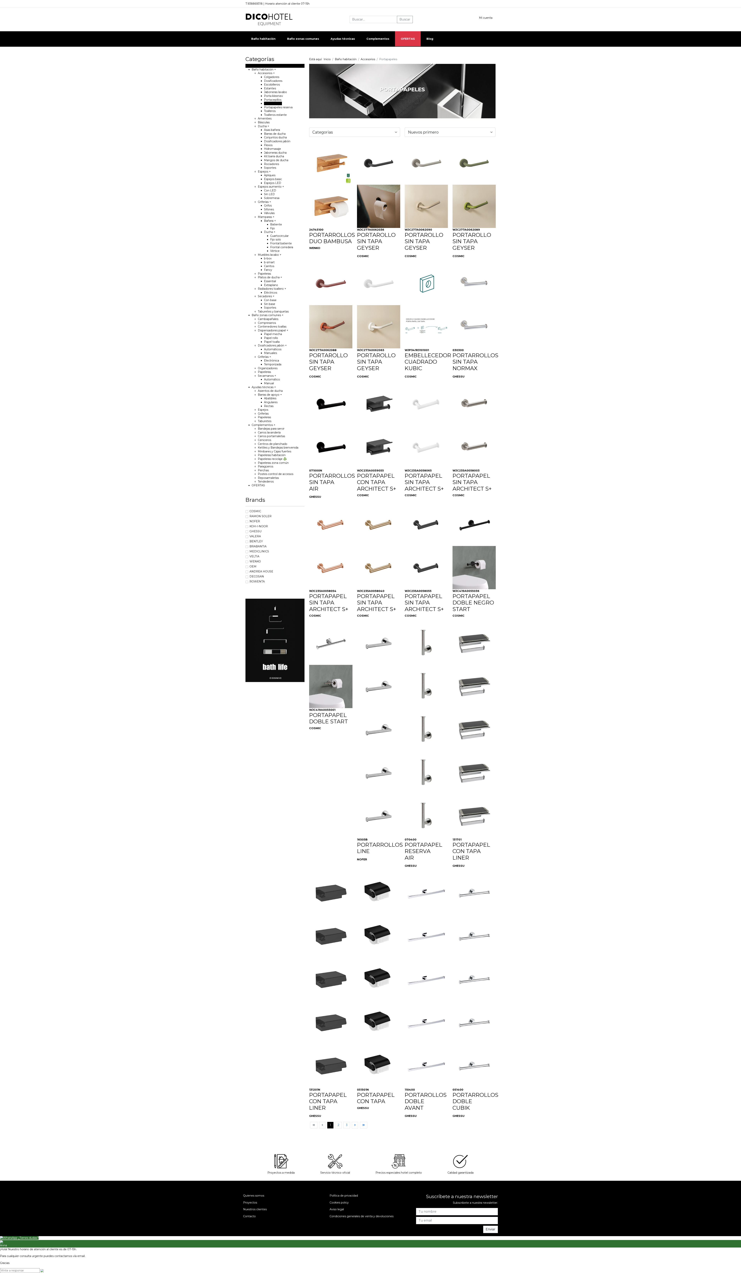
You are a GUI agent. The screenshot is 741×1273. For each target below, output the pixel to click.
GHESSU (255, 531)
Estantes (270, 88)
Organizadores (267, 368)
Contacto (249, 1216)
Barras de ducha (275, 133)
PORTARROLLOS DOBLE (475, 1098)
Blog (429, 39)
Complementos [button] (377, 39)
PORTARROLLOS (380, 844)
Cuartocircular (279, 236)
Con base (270, 300)
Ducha (263, 126)
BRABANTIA (258, 546)
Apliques (269, 175)
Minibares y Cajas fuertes (274, 451)
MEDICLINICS (259, 551)
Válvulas (269, 213)
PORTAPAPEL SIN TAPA (423, 479)
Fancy (268, 270)
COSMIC (255, 511)
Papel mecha (273, 334)
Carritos (269, 266)
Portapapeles (273, 103)
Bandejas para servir (271, 428)
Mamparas (266, 217)
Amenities (265, 118)
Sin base (269, 304)
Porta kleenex (273, 96)
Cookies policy (339, 1202)
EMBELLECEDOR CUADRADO (428, 358)
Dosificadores (273, 81)
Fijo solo (275, 239)
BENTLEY (256, 541)
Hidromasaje (272, 149)
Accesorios (266, 73)
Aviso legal (337, 1209)
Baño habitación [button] (263, 39)
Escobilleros (272, 84)
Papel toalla (272, 342)
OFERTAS (408, 39)
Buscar (404, 19)
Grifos (268, 205)
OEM (253, 566)
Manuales (270, 353)
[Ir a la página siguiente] (355, 1125)
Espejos (264, 171)
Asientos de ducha (270, 391)
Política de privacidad (344, 1195)
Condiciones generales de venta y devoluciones (361, 1216)
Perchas (263, 470)
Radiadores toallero (272, 288)
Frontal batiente (281, 243)
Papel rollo (271, 338)
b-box (268, 258)
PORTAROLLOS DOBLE (426, 1098)
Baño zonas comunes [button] (303, 39)
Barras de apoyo (270, 394)
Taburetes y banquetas (273, 311)
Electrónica (271, 360)
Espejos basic (273, 179)
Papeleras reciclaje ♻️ (272, 459)
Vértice (275, 251)
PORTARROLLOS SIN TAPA (475, 358)
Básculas (264, 122)
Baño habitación (264, 69)
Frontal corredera (281, 247)
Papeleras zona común (273, 463)
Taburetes (264, 421)
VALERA (255, 536)
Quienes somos (253, 1195)
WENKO (255, 561)
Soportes (270, 167)
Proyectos (250, 1202)
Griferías (264, 202)
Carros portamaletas (271, 436)
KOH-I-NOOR (259, 526)
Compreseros (267, 323)
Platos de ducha (270, 277)
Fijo (272, 228)
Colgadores (271, 77)
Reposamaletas (268, 478)
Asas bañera (272, 130)
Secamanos (267, 375)
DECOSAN (257, 576)
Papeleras (264, 273)
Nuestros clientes (255, 1209)
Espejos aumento (271, 186)
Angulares (270, 402)
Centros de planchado (272, 444)
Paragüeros (265, 466)
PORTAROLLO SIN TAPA (376, 238)
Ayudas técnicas (264, 387)
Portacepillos (272, 100)
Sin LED (269, 194)
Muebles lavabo (269, 254)
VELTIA (254, 556)
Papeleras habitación (272, 455)
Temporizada (272, 364)
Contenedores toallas (272, 326)
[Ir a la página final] (363, 1125)
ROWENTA (257, 581)
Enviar (490, 1229)
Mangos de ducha (276, 160)
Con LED (270, 190)
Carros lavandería (269, 432)
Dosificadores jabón (277, 141)
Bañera (270, 221)
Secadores (266, 296)
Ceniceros (264, 440)
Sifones (269, 209)
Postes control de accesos (275, 474)
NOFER (255, 521)
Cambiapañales (268, 319)
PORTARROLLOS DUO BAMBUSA (332, 238)
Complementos (263, 425)
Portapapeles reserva (278, 107)
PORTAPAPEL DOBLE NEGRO (473, 599)
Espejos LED (272, 183)
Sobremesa (271, 198)
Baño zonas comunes (267, 315)
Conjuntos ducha (275, 137)
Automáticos (272, 349)
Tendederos (266, 481)
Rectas (268, 406)
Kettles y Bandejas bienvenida (278, 447)
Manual (269, 383)
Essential (270, 281)
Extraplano (271, 285)
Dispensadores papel (273, 330)
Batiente (276, 224)
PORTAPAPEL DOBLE (328, 718)
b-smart (269, 262)
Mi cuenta (485, 17)
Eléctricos (270, 292)
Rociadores (271, 164)
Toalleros (270, 111)
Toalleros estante (275, 115)
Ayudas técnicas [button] (343, 39)
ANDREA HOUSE (261, 571)
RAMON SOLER (261, 516)
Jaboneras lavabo (275, 92)
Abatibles (270, 398)
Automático (272, 379)
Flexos (268, 145)
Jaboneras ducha (275, 152)
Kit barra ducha (274, 156)
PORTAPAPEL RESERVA (423, 848)
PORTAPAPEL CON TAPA (376, 479)
